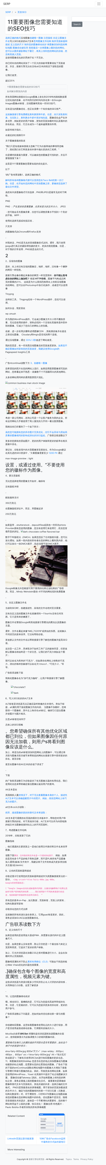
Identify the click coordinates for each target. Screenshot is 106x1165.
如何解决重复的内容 (17, 91)
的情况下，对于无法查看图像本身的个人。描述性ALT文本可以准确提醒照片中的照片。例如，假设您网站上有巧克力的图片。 (36, 798)
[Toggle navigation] (99, 4)
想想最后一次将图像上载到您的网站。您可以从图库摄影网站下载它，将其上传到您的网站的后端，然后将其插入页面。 (36, 51)
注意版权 (48, 37)
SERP (6, 3)
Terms (76, 1159)
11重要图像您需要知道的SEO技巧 (23, 86)
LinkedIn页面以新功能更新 (20, 1138)
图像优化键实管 (20, 47)
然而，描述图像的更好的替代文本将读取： (26, 812)
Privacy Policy (86, 1159)
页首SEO (22, 12)
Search (77, 24)
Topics (69, 1159)
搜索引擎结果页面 (36, 1159)
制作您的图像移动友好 (35, 44)
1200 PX (53, 453)
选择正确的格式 (13, 37)
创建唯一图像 (36, 37)
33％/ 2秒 (30, 340)
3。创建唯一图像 (38, 363)
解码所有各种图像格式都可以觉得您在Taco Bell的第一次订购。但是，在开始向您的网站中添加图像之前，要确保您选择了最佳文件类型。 (36, 183)
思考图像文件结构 (42, 41)
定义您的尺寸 (17, 44)
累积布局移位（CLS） (38, 961)
